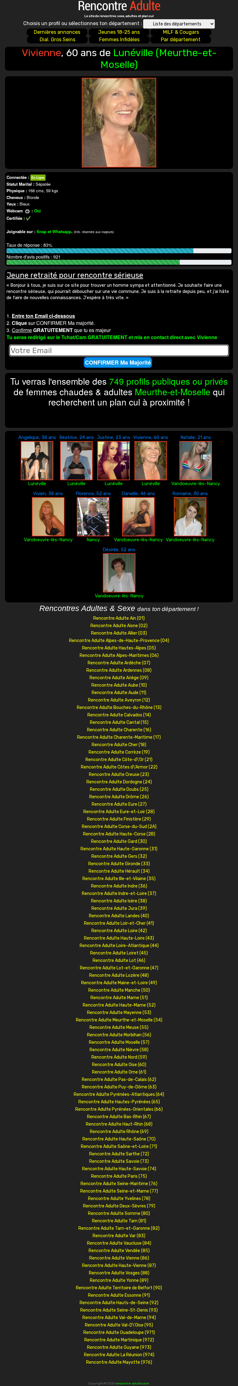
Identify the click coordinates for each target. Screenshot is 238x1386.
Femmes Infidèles (119, 39)
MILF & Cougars (181, 32)
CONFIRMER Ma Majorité (118, 362)
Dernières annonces (57, 32)
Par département (181, 39)
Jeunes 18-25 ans (119, 32)
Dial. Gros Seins (57, 39)
